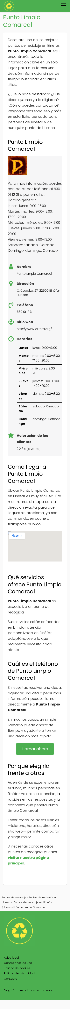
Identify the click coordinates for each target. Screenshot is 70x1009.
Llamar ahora (35, 749)
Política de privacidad (19, 973)
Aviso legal (11, 958)
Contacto (10, 979)
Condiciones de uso (18, 963)
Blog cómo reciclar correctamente (28, 990)
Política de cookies (17, 968)
